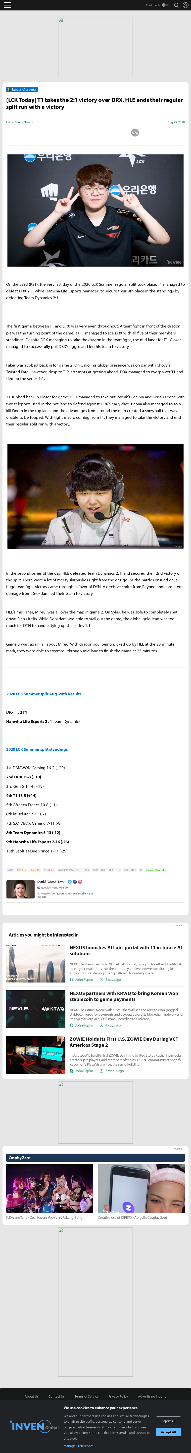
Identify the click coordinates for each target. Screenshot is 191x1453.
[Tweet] (56, 133)
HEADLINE (35, 870)
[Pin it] (115, 133)
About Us (32, 1396)
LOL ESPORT (130, 870)
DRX (87, 870)
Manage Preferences (79, 1446)
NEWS (10, 870)
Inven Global (26, 5)
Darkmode (153, 5)
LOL (119, 870)
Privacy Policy (118, 1396)
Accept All (168, 1432)
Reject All (168, 1421)
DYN (95, 870)
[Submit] (95, 133)
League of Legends (155, 870)
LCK (111, 870)
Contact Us (56, 1396)
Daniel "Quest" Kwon (51, 881)
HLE (103, 870)
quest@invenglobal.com (55, 887)
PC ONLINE (49, 870)
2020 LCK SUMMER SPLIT (69, 870)
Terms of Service (86, 1396)
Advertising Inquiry (152, 1396)
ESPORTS (21, 870)
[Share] (76, 133)
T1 (141, 870)
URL (135, 132)
